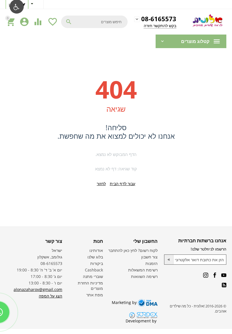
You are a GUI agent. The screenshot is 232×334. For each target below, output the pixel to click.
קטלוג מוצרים (195, 41)
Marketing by (125, 302)
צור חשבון (149, 257)
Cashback (94, 270)
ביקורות (96, 263)
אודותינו (96, 250)
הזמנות (151, 263)
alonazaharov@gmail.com (38, 289)
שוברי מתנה (93, 276)
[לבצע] (168, 259)
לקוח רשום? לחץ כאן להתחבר (133, 250)
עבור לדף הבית (122, 183)
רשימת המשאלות (143, 270)
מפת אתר (94, 294)
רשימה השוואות (144, 276)
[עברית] (36, 4)
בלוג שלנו (95, 257)
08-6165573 (158, 19)
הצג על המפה (50, 296)
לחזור (101, 183)
